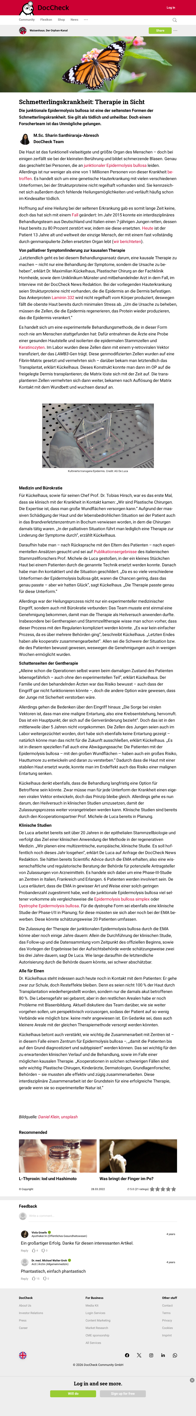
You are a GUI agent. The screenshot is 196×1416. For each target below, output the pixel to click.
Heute (147, 228)
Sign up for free (123, 1394)
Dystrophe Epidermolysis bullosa (49, 905)
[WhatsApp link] (175, 1355)
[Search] (174, 20)
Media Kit (92, 1305)
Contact (167, 1305)
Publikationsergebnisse (115, 551)
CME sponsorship (97, 1335)
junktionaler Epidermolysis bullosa (116, 165)
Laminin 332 (63, 297)
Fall (75, 215)
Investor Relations (31, 1313)
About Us (25, 1305)
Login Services (95, 1313)
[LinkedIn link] (163, 1355)
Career (23, 1328)
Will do (73, 1394)
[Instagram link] (151, 1355)
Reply (24, 1250)
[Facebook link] (127, 1355)
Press (22, 1320)
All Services (93, 1343)
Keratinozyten (32, 347)
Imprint (167, 1335)
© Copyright (26, 1189)
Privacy (167, 1320)
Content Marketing (98, 1320)
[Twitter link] (139, 1355)
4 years (171, 1234)
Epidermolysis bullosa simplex (122, 899)
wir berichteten (127, 241)
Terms (166, 1313)
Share (160, 30)
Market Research (97, 1328)
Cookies (167, 1328)
